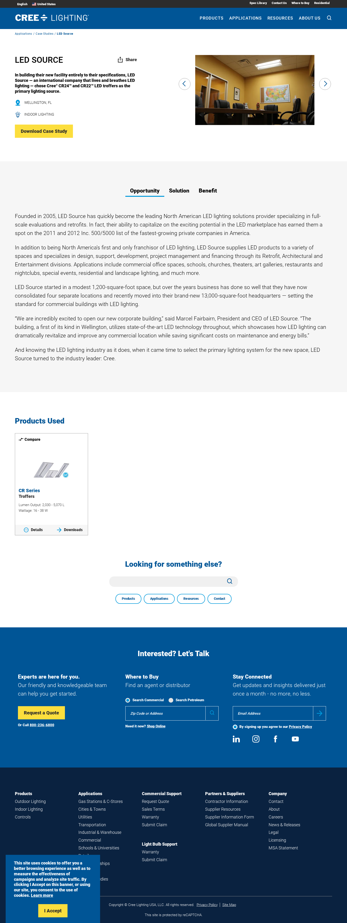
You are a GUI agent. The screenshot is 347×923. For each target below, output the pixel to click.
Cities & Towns (92, 809)
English (22, 4)
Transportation (92, 824)
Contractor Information (226, 801)
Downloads (73, 530)
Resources (280, 18)
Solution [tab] (179, 191)
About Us (310, 18)
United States (46, 4)
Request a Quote (41, 713)
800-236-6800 (42, 725)
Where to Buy (300, 3)
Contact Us (279, 3)
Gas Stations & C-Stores (100, 801)
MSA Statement (283, 847)
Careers (276, 816)
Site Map (229, 905)
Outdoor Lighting (30, 801)
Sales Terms (153, 809)
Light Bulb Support (159, 844)
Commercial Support (162, 793)
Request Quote (155, 801)
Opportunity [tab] (145, 191)
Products (212, 18)
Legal (274, 832)
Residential (322, 3)
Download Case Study (44, 131)
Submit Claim (154, 824)
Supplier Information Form (229, 816)
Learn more (42, 895)
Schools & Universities (98, 847)
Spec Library (258, 3)
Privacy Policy (300, 727)
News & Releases (284, 824)
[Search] (329, 18)
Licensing (277, 840)
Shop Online (156, 726)
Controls (23, 816)
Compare (32, 439)
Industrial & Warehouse (99, 832)
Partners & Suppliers (225, 793)
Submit (319, 713)
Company (278, 793)
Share (131, 59)
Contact (219, 598)
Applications (245, 18)
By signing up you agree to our (275, 727)
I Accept (53, 911)
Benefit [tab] (208, 191)
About (274, 809)
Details (37, 530)
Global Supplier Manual (226, 824)
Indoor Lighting (29, 809)
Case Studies (44, 33)
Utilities (85, 816)
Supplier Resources (223, 809)
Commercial (89, 840)
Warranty (150, 816)
